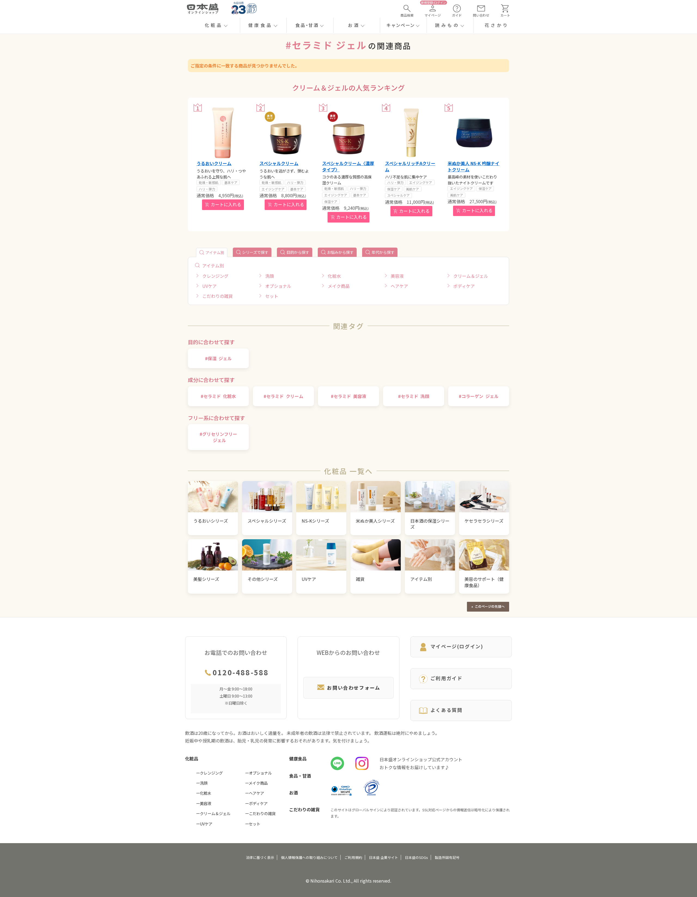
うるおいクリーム (214, 163)
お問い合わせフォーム (353, 687)
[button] (216, 25)
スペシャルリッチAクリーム (410, 166)
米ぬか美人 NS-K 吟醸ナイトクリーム (473, 166)
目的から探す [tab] (297, 252)
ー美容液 (203, 803)
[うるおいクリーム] (223, 132)
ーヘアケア (254, 793)
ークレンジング (209, 773)
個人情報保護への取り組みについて (309, 857)
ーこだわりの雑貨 (260, 813)
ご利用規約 (353, 857)
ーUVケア (204, 824)
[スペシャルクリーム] (285, 132)
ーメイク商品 (256, 783)
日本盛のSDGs (416, 857)
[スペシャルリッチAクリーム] (411, 132)
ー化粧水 (203, 793)
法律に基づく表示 (260, 857)
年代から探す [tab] (383, 252)
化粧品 (191, 758)
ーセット (252, 824)
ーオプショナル (258, 773)
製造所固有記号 (447, 857)
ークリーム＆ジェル (213, 813)
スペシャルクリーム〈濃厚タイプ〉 (348, 166)
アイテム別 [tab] (215, 252)
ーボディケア (256, 803)
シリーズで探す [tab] (255, 252)
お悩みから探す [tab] (340, 252)
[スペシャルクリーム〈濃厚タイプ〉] (348, 132)
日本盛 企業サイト (383, 857)
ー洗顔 (201, 783)
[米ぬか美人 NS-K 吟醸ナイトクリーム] (474, 132)
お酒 (293, 792)
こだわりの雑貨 (304, 809)
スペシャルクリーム (278, 163)
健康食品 (298, 758)
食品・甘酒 (300, 775)
